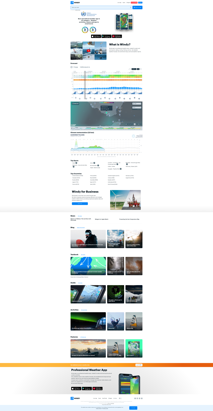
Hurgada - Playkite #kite (113, 168)
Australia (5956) (94, 179)
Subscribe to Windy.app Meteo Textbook (79, 277)
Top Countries (76, 173)
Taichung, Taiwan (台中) (131, 166)
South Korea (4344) (112, 184)
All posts (83, 254)
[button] (137, 136)
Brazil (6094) (93, 177)
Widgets (128, 2)
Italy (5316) (92, 184)
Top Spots (74, 160)
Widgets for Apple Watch (101, 219)
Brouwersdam (93, 165)
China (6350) (93, 175)
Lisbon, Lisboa (111, 166)
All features (83, 337)
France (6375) (75, 184)
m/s (76, 67)
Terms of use (109, 404)
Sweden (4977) (111, 179)
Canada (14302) (76, 177)
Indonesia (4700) (112, 182)
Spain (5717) (93, 182)
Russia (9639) (75, 179)
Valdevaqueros (85, 67)
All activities (84, 309)
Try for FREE (134, 2)
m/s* (72, 77)
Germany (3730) (130, 175)
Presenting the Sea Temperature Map (129, 219)
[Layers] (126, 124)
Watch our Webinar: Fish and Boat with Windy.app (81, 219)
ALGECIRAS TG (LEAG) (77, 135)
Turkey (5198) (111, 177)
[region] (106, 114)
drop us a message (111, 403)
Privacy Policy (104, 404)
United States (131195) (77, 175)
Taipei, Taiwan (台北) (95, 167)
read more (88, 23)
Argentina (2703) (130, 177)
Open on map (138, 7)
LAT (72, 94)
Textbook (74, 254)
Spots (124, 2)
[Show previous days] (73, 128)
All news (80, 216)
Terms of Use (105, 408)
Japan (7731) (75, 182)
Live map (119, 2)
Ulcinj (91, 163)
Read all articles (81, 227)
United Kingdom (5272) (113, 175)
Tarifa (73, 163)
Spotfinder (104, 398)
